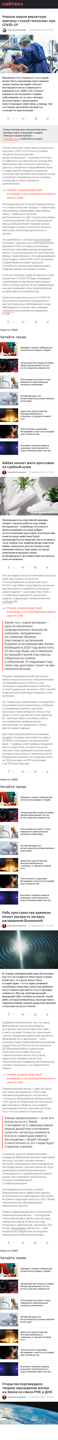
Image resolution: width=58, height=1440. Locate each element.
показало (8, 310)
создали (7, 737)
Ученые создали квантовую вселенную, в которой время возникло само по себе (31, 193)
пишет (6, 1045)
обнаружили (18, 1228)
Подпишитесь (11, 138)
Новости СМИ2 (9, 329)
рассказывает (42, 239)
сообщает (8, 601)
